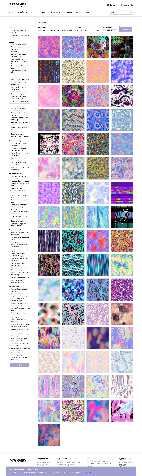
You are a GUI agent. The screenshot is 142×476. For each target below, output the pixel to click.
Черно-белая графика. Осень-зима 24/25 (19, 149)
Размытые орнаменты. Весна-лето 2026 (19, 55)
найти (19, 365)
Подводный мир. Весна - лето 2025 (20, 114)
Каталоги (68, 12)
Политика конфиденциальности (100, 461)
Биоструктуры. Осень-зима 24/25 (19, 145)
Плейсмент (55, 12)
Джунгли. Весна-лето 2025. (20, 137)
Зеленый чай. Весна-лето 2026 (20, 67)
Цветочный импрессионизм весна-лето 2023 (19, 320)
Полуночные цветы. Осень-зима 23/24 (18, 264)
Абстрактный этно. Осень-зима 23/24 (20, 234)
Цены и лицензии (43, 462)
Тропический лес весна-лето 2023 (19, 330)
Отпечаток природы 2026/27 (18, 32)
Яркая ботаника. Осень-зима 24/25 (19, 154)
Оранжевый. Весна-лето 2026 (19, 72)
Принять (87, 473)
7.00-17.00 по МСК (126, 462)
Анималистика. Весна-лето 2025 (20, 123)
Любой (79, 30)
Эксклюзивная (67, 30)
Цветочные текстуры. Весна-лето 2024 (18, 220)
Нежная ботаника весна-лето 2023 (20, 290)
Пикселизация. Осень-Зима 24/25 (19, 164)
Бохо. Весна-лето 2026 (19, 44)
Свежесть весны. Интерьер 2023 (17, 354)
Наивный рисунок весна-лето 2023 (20, 335)
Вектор (87, 30)
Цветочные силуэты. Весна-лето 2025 (18, 133)
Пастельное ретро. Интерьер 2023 (18, 300)
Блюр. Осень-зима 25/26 (19, 101)
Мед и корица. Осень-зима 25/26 (19, 83)
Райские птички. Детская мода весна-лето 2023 (20, 325)
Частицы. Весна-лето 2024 (20, 181)
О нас (11, 12)
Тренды (34, 12)
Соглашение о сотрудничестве (68, 462)
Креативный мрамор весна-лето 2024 (18, 225)
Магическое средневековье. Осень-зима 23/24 (19, 244)
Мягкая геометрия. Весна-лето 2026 (20, 48)
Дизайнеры (22, 12)
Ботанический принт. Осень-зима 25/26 (18, 98)
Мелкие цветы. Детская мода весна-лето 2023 (19, 295)
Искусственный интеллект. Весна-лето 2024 (19, 191)
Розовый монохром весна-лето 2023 (18, 304)
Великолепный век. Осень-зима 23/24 (18, 255)
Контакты (91, 459)
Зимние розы (16, 28)
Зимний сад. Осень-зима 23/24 (20, 238)
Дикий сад (15, 52)
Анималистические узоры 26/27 (20, 36)
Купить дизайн (42, 465)
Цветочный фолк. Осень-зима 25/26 (20, 88)
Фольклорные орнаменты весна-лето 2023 (20, 314)
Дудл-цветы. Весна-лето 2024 (19, 196)
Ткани (78, 12)
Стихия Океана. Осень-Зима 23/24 (19, 259)
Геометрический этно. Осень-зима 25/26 (19, 93)
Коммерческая (53, 30)
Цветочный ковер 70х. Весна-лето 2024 (19, 206)
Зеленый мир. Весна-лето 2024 (20, 201)
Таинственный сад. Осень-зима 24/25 (20, 168)
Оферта (90, 466)
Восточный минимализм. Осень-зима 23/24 (20, 269)
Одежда (88, 12)
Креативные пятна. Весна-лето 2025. (20, 119)
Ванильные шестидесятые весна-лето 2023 (20, 349)
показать (126, 29)
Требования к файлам (65, 465)
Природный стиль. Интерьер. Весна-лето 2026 (19, 61)
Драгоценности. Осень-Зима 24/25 (19, 159)
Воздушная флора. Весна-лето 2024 (20, 185)
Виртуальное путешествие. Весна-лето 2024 (20, 212)
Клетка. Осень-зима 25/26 (20, 80)
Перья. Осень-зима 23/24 (20, 277)
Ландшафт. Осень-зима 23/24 (19, 250)
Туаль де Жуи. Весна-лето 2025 (20, 128)
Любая (42, 30)
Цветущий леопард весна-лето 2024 (20, 177)
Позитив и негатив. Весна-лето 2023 (20, 359)
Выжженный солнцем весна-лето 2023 (19, 340)
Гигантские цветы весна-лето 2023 (19, 344)
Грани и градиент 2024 (19, 216)
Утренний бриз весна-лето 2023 (20, 309)
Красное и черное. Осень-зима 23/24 (20, 274)
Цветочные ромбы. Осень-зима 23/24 (18, 281)
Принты (44, 12)
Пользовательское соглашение (99, 464)
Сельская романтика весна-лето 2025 (18, 109)
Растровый (96, 30)
